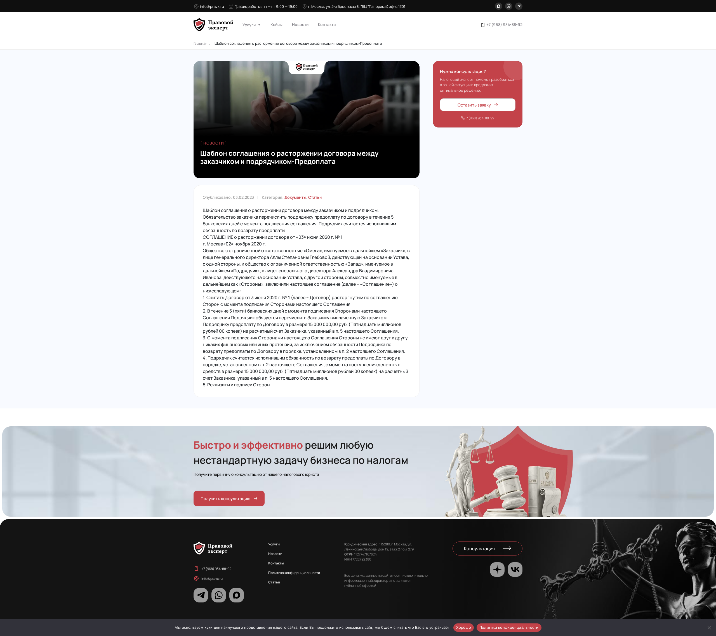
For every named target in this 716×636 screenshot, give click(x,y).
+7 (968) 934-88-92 (504, 24)
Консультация (479, 548)
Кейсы (276, 24)
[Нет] (709, 627)
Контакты (327, 24)
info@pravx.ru (212, 6)
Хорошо (463, 627)
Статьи (315, 197)
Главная (200, 43)
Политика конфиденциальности (294, 572)
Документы (295, 197)
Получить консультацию (225, 498)
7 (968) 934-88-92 (480, 118)
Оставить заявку (474, 104)
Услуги (249, 24)
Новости (300, 24)
